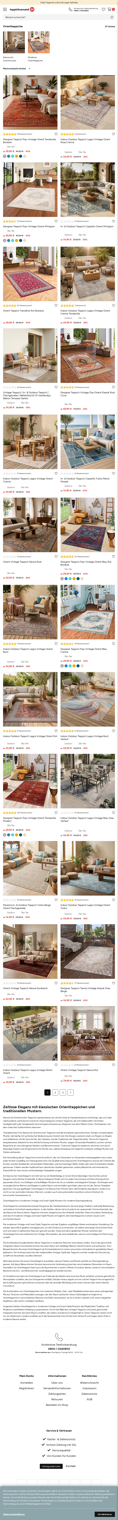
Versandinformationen (57, 1388)
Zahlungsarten (57, 1393)
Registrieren (26, 1388)
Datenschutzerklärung (14, 1514)
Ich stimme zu (105, 1514)
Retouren (57, 1399)
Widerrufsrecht (89, 1382)
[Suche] (112, 17)
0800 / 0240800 (59, 1348)
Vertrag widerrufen (51, 1466)
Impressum (89, 1388)
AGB (89, 1399)
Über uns (57, 1382)
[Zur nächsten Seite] (70, 1092)
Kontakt (71, 1466)
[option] (59, 2)
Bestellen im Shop (57, 1404)
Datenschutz (89, 1393)
